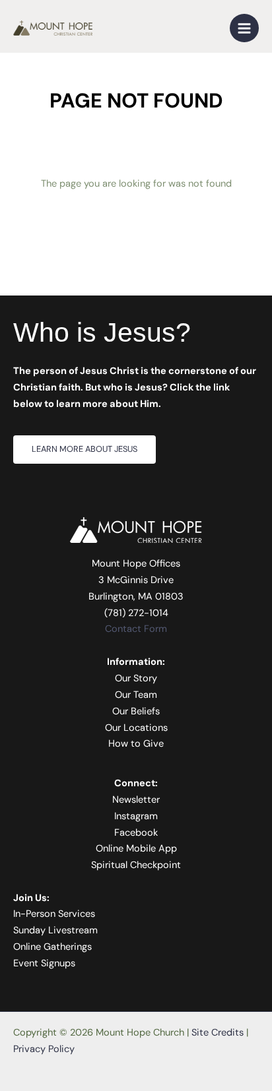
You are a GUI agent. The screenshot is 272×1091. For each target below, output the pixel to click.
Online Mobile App (136, 848)
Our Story (136, 678)
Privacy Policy (44, 1049)
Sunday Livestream (55, 930)
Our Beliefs (136, 711)
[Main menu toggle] (244, 28)
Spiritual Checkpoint (136, 865)
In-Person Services (54, 914)
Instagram (136, 816)
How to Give (136, 743)
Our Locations (136, 728)
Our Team (136, 695)
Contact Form (136, 629)
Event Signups (44, 963)
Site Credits (217, 1032)
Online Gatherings (52, 947)
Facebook (136, 832)
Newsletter (136, 800)
